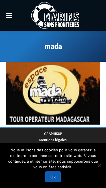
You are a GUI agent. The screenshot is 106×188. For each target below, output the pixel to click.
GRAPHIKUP (53, 133)
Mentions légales (53, 140)
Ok (53, 177)
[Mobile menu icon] (9, 15)
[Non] (99, 165)
